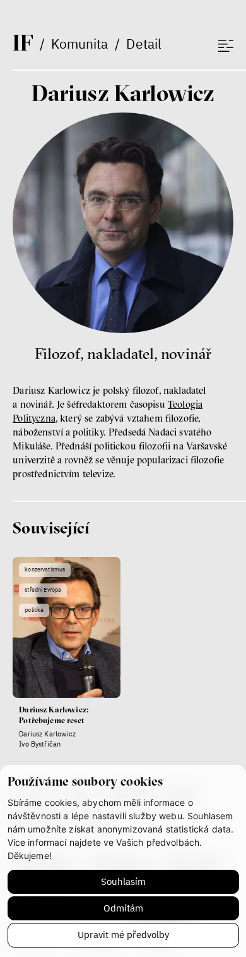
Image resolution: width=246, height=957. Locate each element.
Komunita (79, 43)
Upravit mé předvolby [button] (123, 935)
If (23, 42)
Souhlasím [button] (123, 881)
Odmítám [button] (123, 908)
